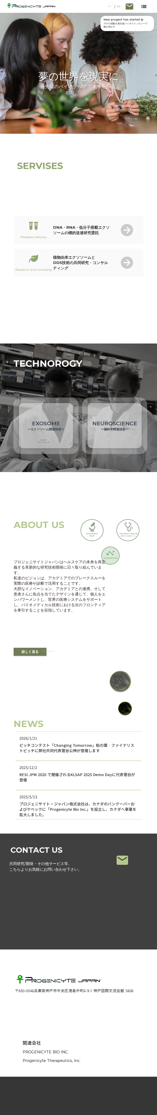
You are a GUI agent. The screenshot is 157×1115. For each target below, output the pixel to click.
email (122, 860)
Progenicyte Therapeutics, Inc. (51, 1060)
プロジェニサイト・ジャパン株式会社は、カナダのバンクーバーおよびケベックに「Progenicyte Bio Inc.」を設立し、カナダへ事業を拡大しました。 (77, 809)
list (143, 6)
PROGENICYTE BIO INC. (46, 1052)
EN (118, 6)
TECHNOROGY (47, 363)
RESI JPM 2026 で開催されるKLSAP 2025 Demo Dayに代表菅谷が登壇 (77, 777)
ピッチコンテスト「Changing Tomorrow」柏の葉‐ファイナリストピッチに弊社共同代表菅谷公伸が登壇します (76, 748)
